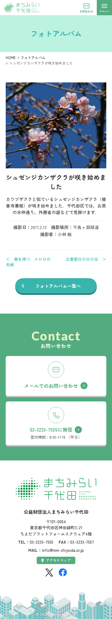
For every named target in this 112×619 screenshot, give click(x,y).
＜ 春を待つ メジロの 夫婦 (30, 261)
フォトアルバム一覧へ (58, 286)
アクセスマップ (58, 560)
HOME (10, 57)
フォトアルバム (33, 57)
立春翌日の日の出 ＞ (86, 259)
